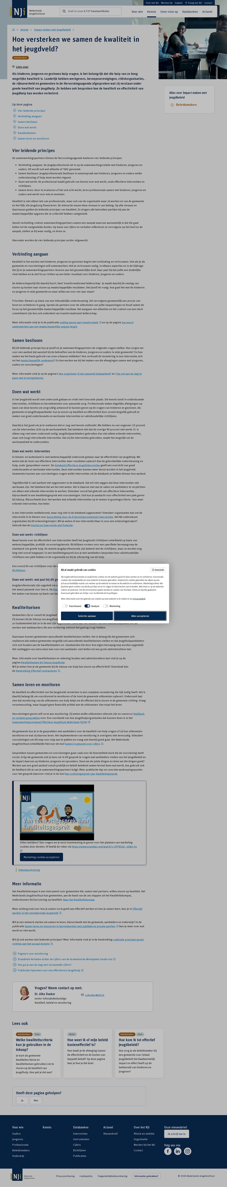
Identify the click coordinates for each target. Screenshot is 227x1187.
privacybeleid (139, 598)
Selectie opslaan (87, 616)
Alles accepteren (140, 616)
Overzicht (159, 569)
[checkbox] (71, 606)
